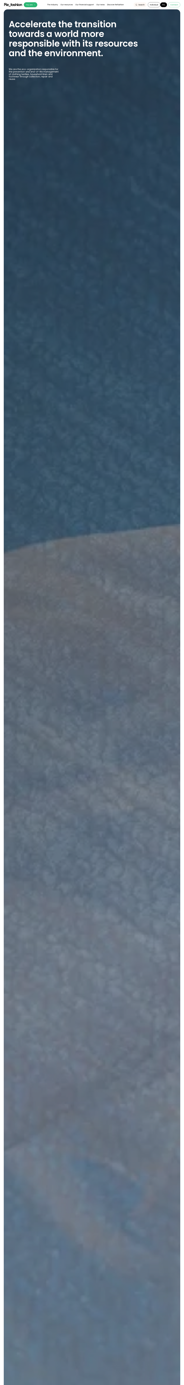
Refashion (13, 5)
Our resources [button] (66, 4)
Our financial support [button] (84, 4)
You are (29, 5)
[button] (140, 4)
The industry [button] (52, 4)
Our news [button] (100, 4)
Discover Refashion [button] (115, 4)
